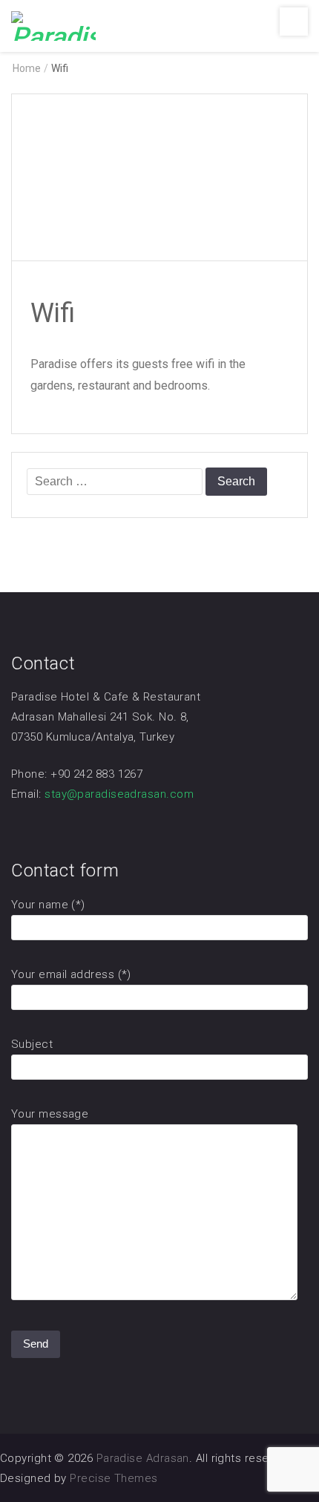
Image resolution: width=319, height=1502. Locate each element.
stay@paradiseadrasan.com (119, 794)
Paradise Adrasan (142, 1458)
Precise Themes (113, 1478)
